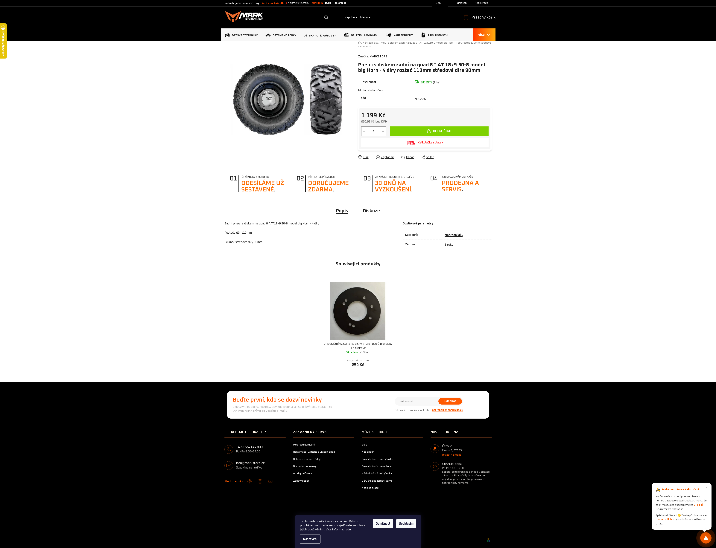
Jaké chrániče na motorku (377, 466)
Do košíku (442, 131)
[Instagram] (260, 481)
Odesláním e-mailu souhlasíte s (429, 410)
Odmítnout (383, 523)
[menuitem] (241, 34)
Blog (328, 3)
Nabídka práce (370, 488)
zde (348, 529)
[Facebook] (249, 481)
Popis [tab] (342, 211)
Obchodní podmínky (304, 466)
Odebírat (450, 401)
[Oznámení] (706, 538)
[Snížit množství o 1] (364, 131)
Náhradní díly (454, 235)
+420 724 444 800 (272, 3)
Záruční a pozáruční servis (377, 481)
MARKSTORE (378, 56)
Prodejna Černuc (303, 473)
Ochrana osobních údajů (307, 459)
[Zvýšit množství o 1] (383, 131)
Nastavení (310, 539)
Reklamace (339, 3)
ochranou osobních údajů (447, 410)
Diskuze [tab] (371, 211)
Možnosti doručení (370, 90)
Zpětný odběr (301, 481)
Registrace (481, 3)
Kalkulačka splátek (430, 142)
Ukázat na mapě (451, 455)
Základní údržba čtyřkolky (377, 473)
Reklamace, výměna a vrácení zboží (314, 452)
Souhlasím (406, 523)
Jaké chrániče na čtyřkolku (377, 459)
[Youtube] (270, 481)
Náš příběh (368, 452)
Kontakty (317, 3)
